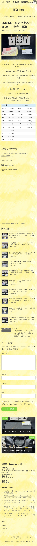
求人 (2, 532)
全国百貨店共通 (22, 333)
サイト (3, 392)
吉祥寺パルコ (31, 333)
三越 (15, 333)
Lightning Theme (22, 541)
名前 (3, 374)
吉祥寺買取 (16, 335)
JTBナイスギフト (28, 330)
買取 (22, 336)
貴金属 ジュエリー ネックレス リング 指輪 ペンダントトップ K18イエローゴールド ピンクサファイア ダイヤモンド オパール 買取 (19, 508)
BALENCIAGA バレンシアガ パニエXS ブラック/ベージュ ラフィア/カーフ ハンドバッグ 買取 (19, 515)
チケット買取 (27, 332)
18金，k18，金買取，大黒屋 (16, 223)
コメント (5, 353)
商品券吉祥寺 (24, 335)
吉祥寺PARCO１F (7, 156)
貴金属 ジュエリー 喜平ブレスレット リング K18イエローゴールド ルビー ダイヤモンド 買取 (19, 502)
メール (4, 383)
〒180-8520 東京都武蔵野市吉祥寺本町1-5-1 (15, 153)
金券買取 (27, 336)
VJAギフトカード (18, 332)
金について (4, 528)
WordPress (12, 541)
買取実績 (4, 223)
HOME (3, 521)
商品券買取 (16, 336)
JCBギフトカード (18, 330)
